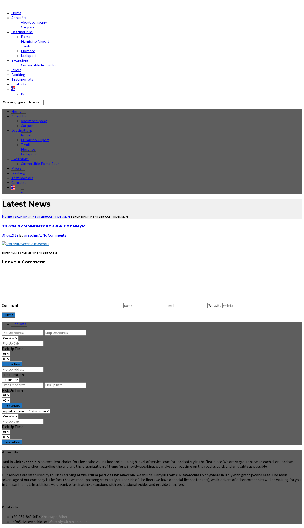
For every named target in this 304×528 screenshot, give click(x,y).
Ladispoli (28, 55)
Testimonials (22, 79)
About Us (18, 17)
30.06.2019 (10, 235)
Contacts (18, 84)
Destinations (22, 31)
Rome (26, 36)
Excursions (20, 60)
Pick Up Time (12, 348)
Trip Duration (13, 374)
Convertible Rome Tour (40, 65)
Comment (10, 305)
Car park (27, 27)
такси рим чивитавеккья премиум (44, 226)
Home (16, 12)
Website (215, 305)
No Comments (54, 235)
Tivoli (25, 46)
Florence (28, 50)
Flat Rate (19, 324)
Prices (16, 69)
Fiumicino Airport (35, 41)
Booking (18, 74)
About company (34, 22)
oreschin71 (33, 235)
